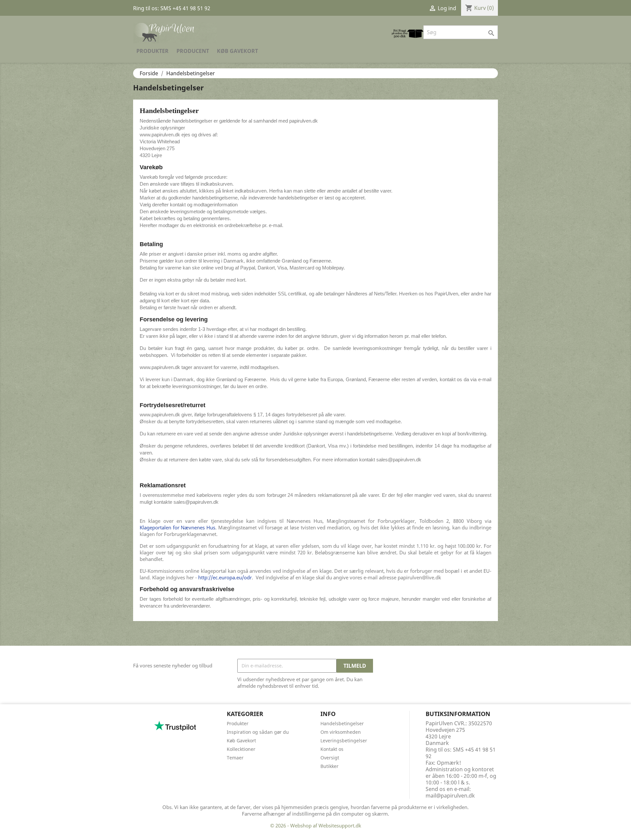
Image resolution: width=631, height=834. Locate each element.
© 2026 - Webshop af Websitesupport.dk (315, 825)
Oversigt (329, 757)
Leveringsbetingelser (343, 740)
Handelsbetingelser (342, 723)
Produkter (152, 51)
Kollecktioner (241, 749)
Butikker (329, 766)
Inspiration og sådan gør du (258, 732)
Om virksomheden (340, 732)
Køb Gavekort (237, 51)
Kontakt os (331, 749)
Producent (192, 51)
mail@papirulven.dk (450, 795)
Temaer (235, 757)
